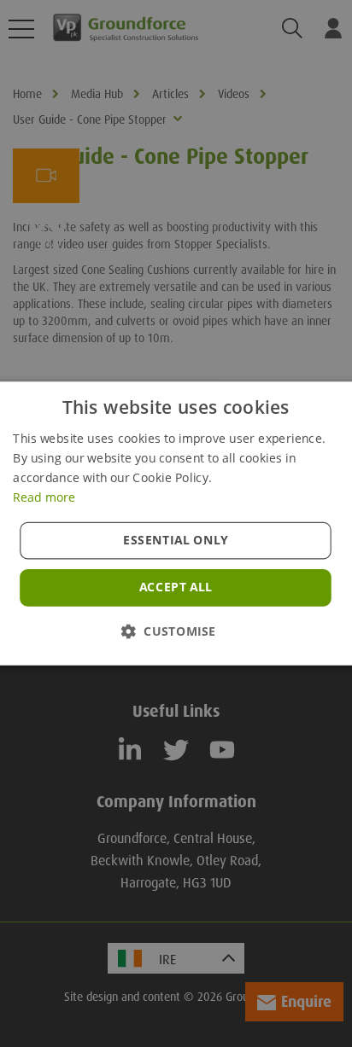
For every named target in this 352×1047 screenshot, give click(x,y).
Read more (44, 496)
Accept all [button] (176, 587)
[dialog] (176, 523)
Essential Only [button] (176, 540)
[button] (176, 631)
